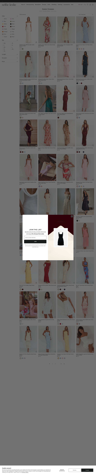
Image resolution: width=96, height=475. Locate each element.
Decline (74, 470)
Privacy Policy (25, 472)
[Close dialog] (72, 216)
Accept (87, 470)
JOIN (35, 241)
